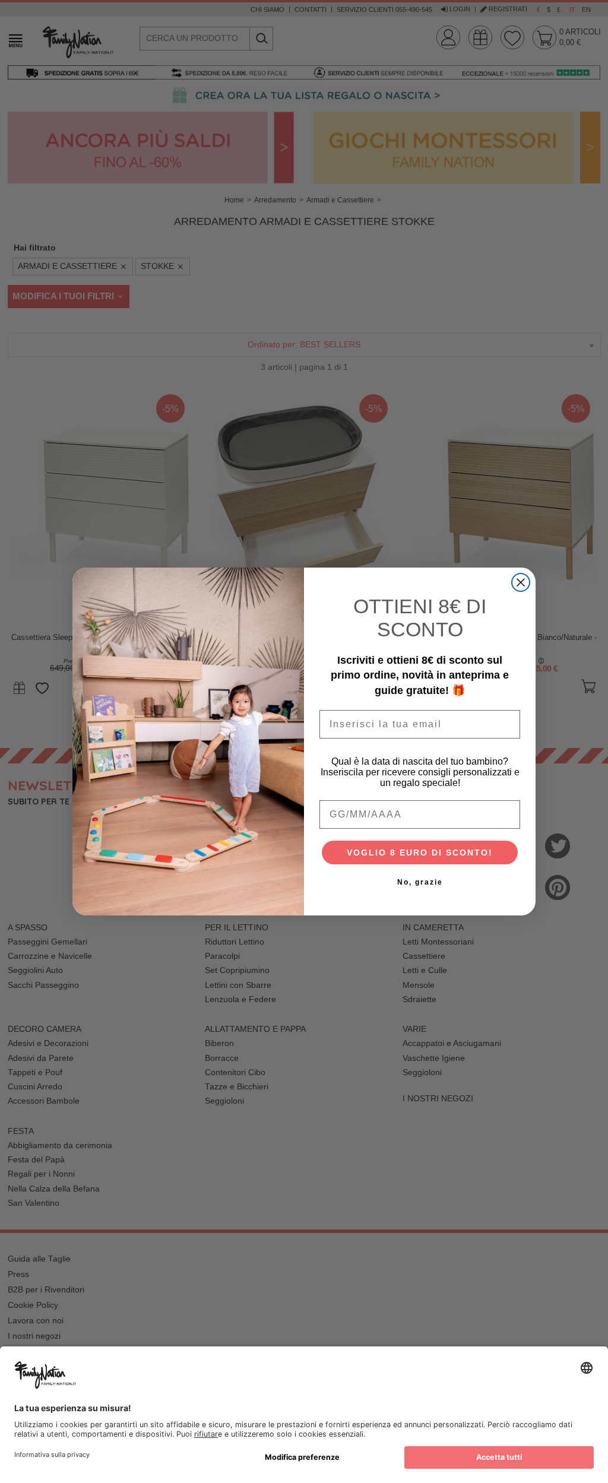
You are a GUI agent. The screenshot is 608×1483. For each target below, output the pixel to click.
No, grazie (420, 882)
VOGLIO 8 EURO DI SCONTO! (420, 852)
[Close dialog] (521, 582)
